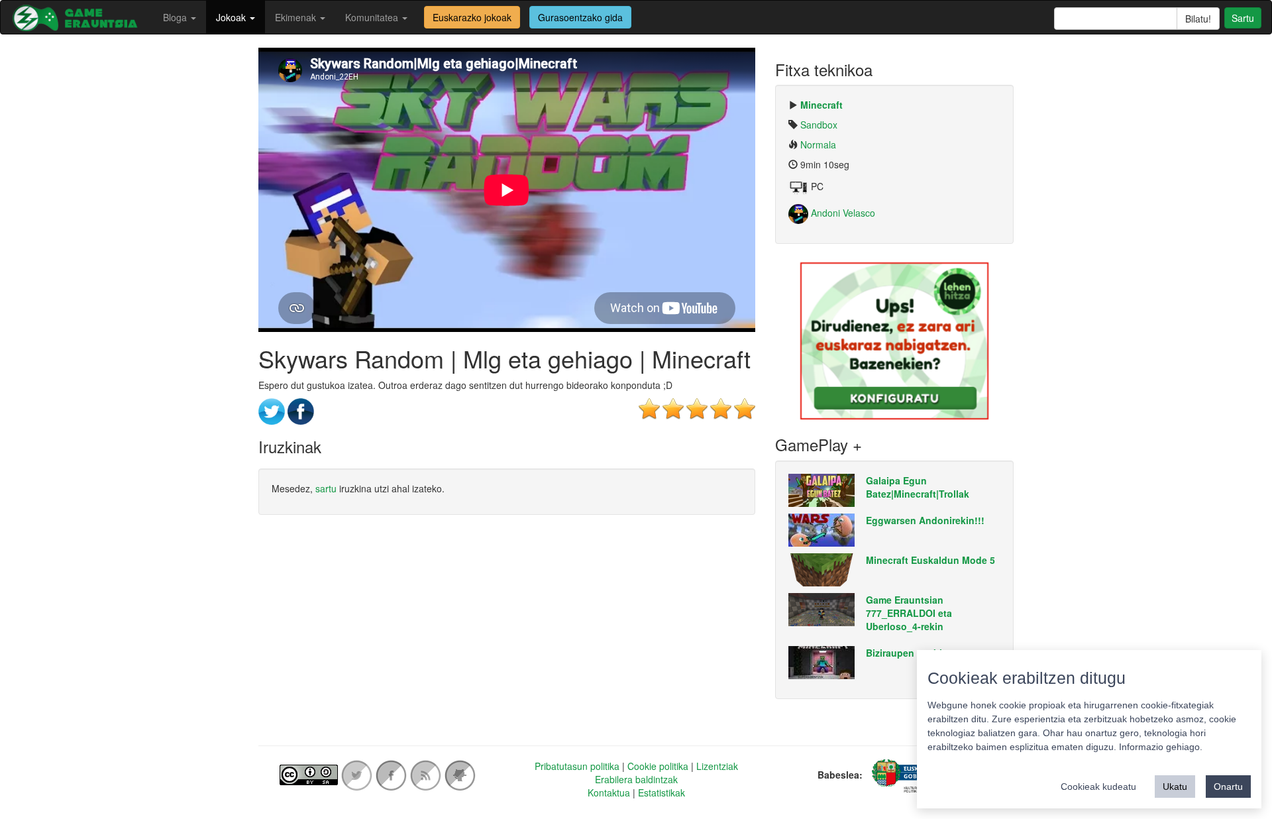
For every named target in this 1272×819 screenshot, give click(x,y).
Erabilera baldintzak (636, 779)
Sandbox (818, 124)
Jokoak (232, 17)
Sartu (1243, 18)
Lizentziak (717, 766)
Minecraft (821, 104)
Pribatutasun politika (577, 766)
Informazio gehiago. (1160, 746)
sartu (326, 488)
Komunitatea (373, 17)
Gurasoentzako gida (580, 17)
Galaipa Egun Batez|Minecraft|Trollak (917, 487)
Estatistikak (661, 792)
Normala (818, 144)
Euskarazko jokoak (472, 17)
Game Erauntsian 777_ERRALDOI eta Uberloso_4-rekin (909, 613)
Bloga (176, 17)
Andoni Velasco (841, 212)
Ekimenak (297, 17)
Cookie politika (657, 766)
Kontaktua (609, 792)
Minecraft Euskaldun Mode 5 (930, 560)
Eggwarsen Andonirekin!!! (925, 520)
